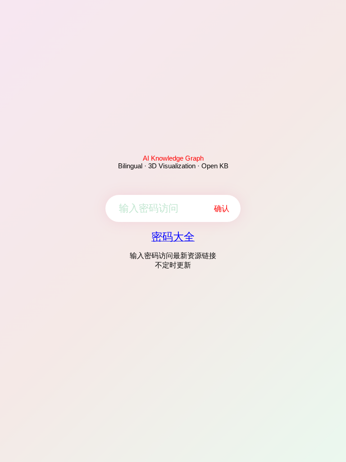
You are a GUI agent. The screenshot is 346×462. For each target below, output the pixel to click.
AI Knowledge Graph (173, 158)
